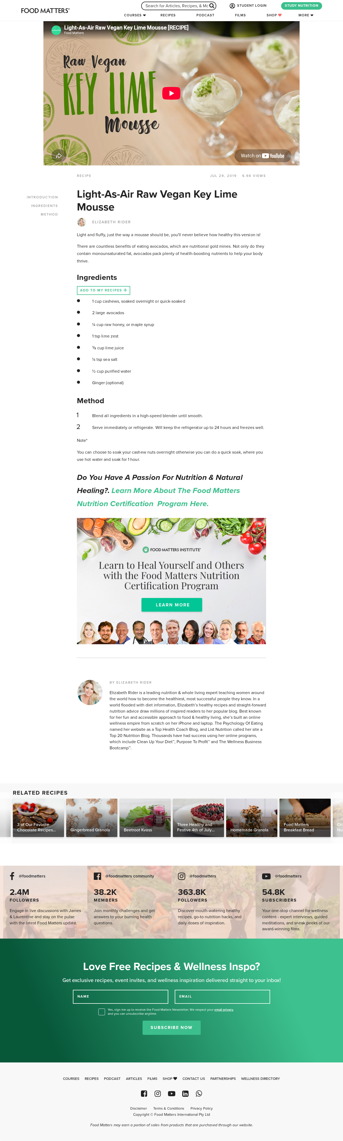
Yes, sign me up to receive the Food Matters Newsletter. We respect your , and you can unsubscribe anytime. (171, 1012)
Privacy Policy (202, 1108)
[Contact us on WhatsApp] (199, 1093)
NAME (83, 996)
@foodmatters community (129, 876)
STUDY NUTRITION (301, 5)
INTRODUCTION (42, 197)
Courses (133, 15)
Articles (134, 1079)
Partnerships (223, 1079)
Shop (272, 15)
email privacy (223, 1010)
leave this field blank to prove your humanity (21, 944)
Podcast (205, 15)
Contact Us (193, 1079)
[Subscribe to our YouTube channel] (171, 1093)
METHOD (49, 214)
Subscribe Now (172, 1027)
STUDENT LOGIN (251, 5)
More (304, 15)
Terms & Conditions (168, 1108)
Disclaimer (138, 1108)
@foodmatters (32, 876)
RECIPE (84, 176)
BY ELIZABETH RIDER (131, 682)
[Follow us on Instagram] (157, 1093)
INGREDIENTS (44, 206)
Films (240, 15)
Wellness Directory (260, 1079)
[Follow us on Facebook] (144, 1093)
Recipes (168, 15)
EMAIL (185, 996)
